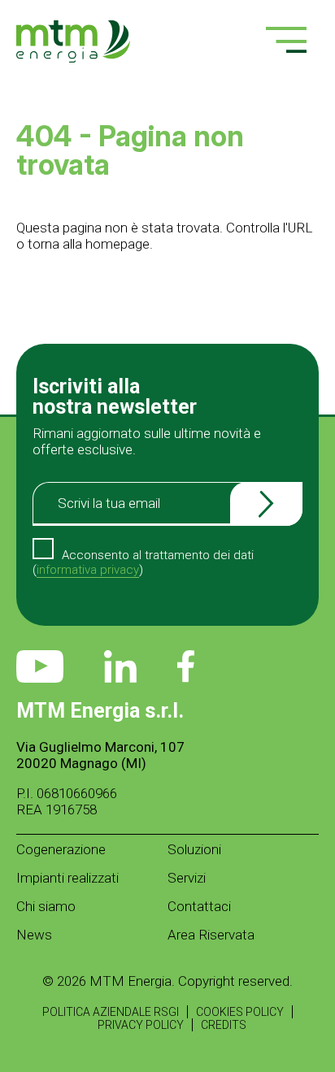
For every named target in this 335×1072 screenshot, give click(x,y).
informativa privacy (88, 569)
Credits (223, 1024)
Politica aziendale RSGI (110, 1011)
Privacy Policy (141, 1024)
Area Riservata (211, 935)
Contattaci (199, 906)
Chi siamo (46, 906)
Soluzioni (194, 849)
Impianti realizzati (67, 878)
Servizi (187, 878)
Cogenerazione (61, 849)
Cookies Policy (240, 1011)
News (34, 935)
